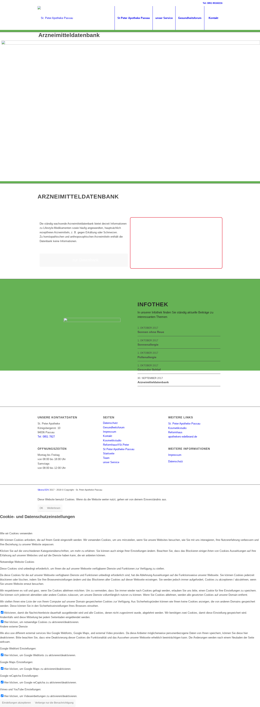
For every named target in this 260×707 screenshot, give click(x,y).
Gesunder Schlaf (149, 369)
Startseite (108, 453)
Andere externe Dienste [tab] (14, 626)
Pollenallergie (147, 357)
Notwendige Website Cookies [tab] (17, 561)
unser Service (111, 462)
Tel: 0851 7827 (46, 436)
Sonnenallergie (148, 344)
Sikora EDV (43, 490)
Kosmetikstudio (112, 440)
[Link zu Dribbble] (39, 3)
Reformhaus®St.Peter (116, 444)
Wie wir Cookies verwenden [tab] (16, 533)
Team (106, 457)
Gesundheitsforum (114, 427)
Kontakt (107, 436)
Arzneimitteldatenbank (153, 382)
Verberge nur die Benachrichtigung (54, 702)
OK (41, 508)
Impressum (109, 431)
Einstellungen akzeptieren (16, 702)
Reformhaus (175, 432)
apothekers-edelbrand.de (182, 436)
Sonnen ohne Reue (151, 332)
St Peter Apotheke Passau (118, 449)
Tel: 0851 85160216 (212, 3)
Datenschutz (110, 422)
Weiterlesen (53, 508)
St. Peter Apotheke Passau (184, 423)
